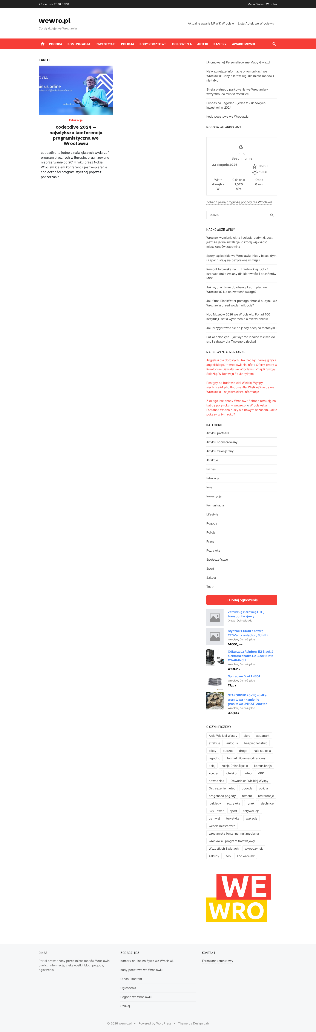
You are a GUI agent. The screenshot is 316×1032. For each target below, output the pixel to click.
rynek (251, 803)
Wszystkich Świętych (224, 848)
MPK (261, 773)
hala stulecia (262, 750)
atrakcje (214, 743)
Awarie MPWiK (243, 44)
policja (263, 788)
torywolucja (251, 811)
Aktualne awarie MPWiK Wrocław (211, 23)
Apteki (202, 44)
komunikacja (263, 765)
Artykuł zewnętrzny (220, 451)
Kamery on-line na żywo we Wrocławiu (147, 961)
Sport (210, 568)
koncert (214, 773)
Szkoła (211, 577)
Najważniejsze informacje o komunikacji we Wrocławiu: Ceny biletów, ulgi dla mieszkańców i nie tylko (240, 75)
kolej (212, 765)
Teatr (210, 586)
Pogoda (55, 44)
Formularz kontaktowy (217, 961)
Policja (127, 44)
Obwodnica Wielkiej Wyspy (249, 781)
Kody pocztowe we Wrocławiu (227, 116)
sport (233, 811)
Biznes (211, 469)
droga (243, 750)
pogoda (247, 788)
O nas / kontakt (131, 979)
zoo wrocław (246, 856)
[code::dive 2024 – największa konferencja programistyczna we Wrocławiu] (76, 90)
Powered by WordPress (154, 1023)
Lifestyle (212, 514)
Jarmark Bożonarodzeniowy (246, 758)
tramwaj (214, 818)
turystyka (232, 818)
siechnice (267, 803)
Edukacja (76, 120)
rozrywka (233, 803)
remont (247, 796)
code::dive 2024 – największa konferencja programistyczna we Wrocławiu (75, 135)
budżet (228, 750)
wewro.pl (55, 20)
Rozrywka (213, 550)
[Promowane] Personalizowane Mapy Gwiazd (238, 62)
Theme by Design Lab (193, 1023)
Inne (209, 487)
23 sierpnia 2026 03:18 (54, 4)
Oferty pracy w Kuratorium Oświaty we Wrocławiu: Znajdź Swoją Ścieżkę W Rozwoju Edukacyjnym (241, 369)
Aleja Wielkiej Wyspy (223, 735)
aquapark (263, 735)
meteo (247, 773)
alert (247, 735)
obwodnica (216, 781)
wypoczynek (254, 848)
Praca (210, 541)
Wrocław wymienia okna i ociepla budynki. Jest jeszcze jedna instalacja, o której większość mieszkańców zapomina (239, 242)
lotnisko (231, 773)
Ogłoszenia (182, 44)
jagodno (214, 758)
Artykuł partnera (217, 433)
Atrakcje (212, 460)
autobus (232, 743)
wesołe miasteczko (222, 826)
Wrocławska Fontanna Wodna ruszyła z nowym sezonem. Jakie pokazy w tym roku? (241, 409)
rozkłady (215, 803)
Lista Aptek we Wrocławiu (256, 23)
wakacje (251, 818)
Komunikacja (78, 44)
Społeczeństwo (217, 559)
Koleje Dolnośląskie (234, 765)
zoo (228, 856)
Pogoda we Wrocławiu (136, 997)
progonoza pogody (222, 796)
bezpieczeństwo (255, 743)
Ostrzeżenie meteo (222, 788)
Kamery (220, 44)
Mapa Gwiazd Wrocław (262, 4)
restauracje (266, 796)
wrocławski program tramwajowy (232, 841)
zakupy (214, 856)
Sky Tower (216, 811)
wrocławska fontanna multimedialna (234, 833)
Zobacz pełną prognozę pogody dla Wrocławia (239, 202)
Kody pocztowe (153, 44)
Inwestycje (106, 44)
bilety (212, 750)
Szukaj (125, 1006)
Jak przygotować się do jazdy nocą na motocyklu (241, 328)
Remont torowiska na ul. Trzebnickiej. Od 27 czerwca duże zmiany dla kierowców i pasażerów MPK (241, 273)
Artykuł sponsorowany (222, 442)
